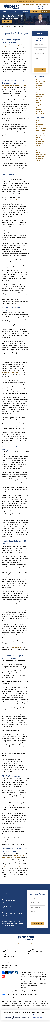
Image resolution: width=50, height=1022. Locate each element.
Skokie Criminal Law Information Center (41, 135)
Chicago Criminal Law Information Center (41, 130)
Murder (38, 108)
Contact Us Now (40, 70)
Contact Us (35, 11)
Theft (38, 89)
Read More (6, 21)
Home (4, 11)
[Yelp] (3, 976)
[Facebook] (3, 972)
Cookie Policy (22, 994)
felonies (14, 268)
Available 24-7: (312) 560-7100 (25, 2)
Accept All (8, 1017)
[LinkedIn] (9, 972)
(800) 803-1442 (42, 8)
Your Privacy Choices (11, 994)
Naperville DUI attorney (10, 372)
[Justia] (12, 972)
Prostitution (40, 113)
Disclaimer (20, 944)
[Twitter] (6, 972)
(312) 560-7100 (42, 6)
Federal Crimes (40, 94)
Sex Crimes (39, 83)
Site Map (27, 944)
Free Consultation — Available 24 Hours (35, 4)
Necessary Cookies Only (22, 1017)
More (45, 11)
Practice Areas (24, 11)
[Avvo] (16, 972)
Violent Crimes (40, 81)
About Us (13, 11)
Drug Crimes (40, 80)
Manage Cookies (32, 994)
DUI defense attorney (16, 647)
